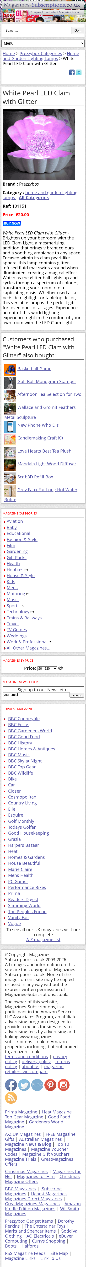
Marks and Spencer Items (30, 1231)
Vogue (14, 923)
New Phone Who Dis (38, 425)
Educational (18, 533)
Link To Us (50, 1258)
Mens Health (20, 875)
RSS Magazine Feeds (25, 1253)
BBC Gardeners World (30, 731)
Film (11, 545)
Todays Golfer (22, 827)
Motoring (16, 593)
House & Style (21, 575)
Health (13, 563)
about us (30, 1066)
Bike (12, 779)
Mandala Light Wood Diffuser (46, 464)
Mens (12, 587)
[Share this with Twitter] (79, 73)
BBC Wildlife (20, 773)
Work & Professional (27, 642)
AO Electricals (40, 1236)
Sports (13, 605)
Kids (11, 581)
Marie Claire (20, 869)
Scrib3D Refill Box (35, 477)
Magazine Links (20, 1258)
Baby (12, 527)
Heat (12, 851)
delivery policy (36, 1061)
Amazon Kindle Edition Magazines (43, 1206)
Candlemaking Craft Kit (40, 438)
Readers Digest (23, 899)
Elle (11, 809)
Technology (18, 611)
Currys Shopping (48, 1241)
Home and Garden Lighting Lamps (41, 56)
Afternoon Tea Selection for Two (49, 394)
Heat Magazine (57, 1112)
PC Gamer (18, 881)
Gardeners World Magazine (34, 1124)
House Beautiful (24, 863)
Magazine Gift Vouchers (46, 1154)
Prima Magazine (21, 1112)
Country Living (22, 803)
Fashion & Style (22, 539)
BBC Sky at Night (25, 761)
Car (11, 785)
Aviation (15, 521)
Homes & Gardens (26, 857)
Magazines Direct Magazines (33, 1199)
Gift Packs (17, 557)
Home (9, 53)
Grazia (14, 839)
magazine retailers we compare (34, 1069)
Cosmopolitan (22, 797)
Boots (11, 1246)
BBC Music (19, 754)
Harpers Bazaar (23, 845)
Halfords (30, 1246)
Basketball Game (34, 368)
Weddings (17, 636)
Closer (14, 791)
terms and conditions (26, 1056)
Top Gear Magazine (24, 1117)
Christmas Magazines (26, 1171)
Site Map (59, 1253)
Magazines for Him (36, 1176)
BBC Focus (18, 724)
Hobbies (15, 569)
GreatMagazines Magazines (32, 1203)
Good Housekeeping (28, 833)
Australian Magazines (40, 1139)
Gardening (17, 551)
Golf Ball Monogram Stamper (46, 381)
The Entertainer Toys (45, 1226)
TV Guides (17, 629)
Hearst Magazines (49, 1194)
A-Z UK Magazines (23, 1134)
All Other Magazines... (28, 648)
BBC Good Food (24, 736)
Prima (14, 893)
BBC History (20, 743)
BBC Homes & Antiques (31, 749)
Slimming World (24, 905)
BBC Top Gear (22, 767)
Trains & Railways (24, 618)
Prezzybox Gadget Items (29, 1221)
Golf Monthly (21, 821)
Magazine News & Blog (28, 1144)
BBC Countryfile (24, 718)
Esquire (15, 815)
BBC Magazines (20, 1189)
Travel (13, 623)
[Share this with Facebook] (72, 73)
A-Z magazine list (43, 939)
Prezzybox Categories (41, 53)
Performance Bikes (27, 887)
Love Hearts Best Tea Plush (44, 451)
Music (13, 599)
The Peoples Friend (27, 911)
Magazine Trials (20, 1159)
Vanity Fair (18, 917)
